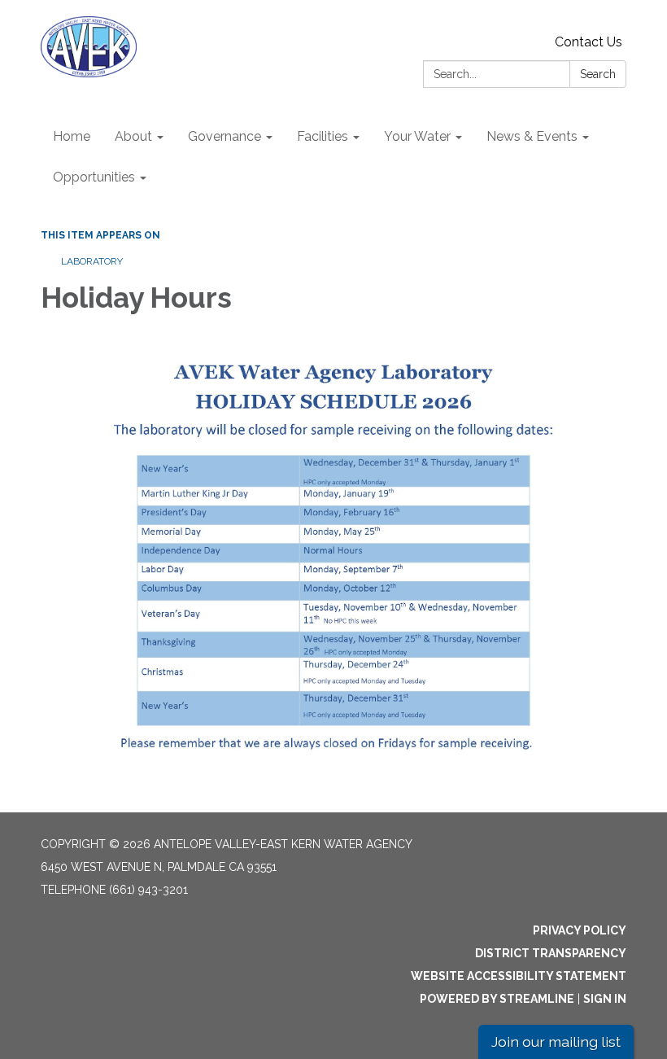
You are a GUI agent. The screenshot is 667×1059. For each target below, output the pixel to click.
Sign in (604, 998)
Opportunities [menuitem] (94, 177)
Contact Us (588, 42)
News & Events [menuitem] (532, 136)
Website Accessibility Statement (518, 975)
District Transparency (550, 953)
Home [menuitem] (71, 136)
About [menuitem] (133, 136)
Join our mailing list (556, 1041)
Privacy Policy (579, 930)
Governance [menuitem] (224, 136)
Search (598, 74)
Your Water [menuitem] (417, 136)
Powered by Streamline (497, 998)
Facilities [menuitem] (322, 136)
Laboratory (92, 261)
